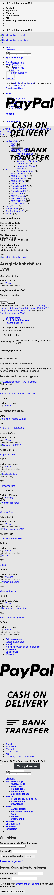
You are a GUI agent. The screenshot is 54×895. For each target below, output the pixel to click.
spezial (9, 213)
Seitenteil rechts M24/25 (12, 428)
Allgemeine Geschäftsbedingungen (23, 647)
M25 (13, 146)
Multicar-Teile (17, 63)
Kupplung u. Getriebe (27, 161)
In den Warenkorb (8, 303)
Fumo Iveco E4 (18, 189)
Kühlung (40, 305)
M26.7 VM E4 (17, 181)
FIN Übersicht (18, 85)
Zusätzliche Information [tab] (18, 320)
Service (9, 796)
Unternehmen (13, 122)
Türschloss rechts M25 (11, 538)
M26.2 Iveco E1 (18, 174)
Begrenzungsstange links (12, 618)
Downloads (16, 88)
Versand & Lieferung (21, 101)
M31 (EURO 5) (18, 199)
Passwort (5, 851)
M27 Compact (18, 196)
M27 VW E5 (17, 194)
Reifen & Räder (18, 203)
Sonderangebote (19, 73)
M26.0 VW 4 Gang (20, 149)
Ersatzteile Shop (14, 57)
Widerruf (10, 13)
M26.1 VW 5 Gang (20, 151)
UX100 (14, 184)
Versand (9, 283)
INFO (8, 93)
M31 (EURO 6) (18, 201)
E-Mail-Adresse (8, 873)
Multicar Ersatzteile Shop (18, 129)
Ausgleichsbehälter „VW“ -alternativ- (17, 394)
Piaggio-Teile (17, 68)
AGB (8, 18)
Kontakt (10, 8)
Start (2, 129)
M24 (13, 144)
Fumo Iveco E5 (18, 191)
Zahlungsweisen (14, 639)
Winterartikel (17, 70)
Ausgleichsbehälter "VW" (12, 313)
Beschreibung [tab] (13, 318)
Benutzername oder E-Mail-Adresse (19, 843)
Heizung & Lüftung (26, 166)
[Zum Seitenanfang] (1, 764)
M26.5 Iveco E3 (18, 179)
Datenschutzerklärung (27, 884)
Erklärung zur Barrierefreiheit (21, 20)
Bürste (3, 565)
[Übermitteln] (7, 777)
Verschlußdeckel (8, 512)
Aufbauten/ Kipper (25, 171)
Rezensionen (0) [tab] (14, 323)
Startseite (11, 50)
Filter (19, 159)
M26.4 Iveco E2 (18, 176)
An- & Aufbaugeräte (15, 211)
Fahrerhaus (22, 164)
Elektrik (20, 169)
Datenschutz (12, 15)
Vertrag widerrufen (27, 766)
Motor (19, 156)
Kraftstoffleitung (7, 486)
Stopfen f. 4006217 (9, 454)
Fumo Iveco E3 (18, 186)
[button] (11, 62)
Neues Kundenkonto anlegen (12, 891)
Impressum (11, 10)
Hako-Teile (16, 65)
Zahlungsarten (18, 98)
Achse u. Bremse (25, 154)
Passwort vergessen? (11, 861)
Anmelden (30, 856)
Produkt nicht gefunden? (23, 83)
